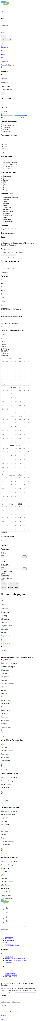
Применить (12, 255)
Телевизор (6, 186)
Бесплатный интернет (10, 198)
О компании (9, 957)
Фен (4, 178)
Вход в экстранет (10, 973)
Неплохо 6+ (7, 131)
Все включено (7, 166)
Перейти (4, 1006)
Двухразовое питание (10, 162)
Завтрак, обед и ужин (10, 164)
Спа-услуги (7, 207)
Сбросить (4, 255)
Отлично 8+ (7, 127)
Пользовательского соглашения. (25, 992)
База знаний (9, 937)
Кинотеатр (6, 213)
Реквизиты (8, 962)
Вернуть (3, 1015)
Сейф (5, 217)
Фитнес (5, 201)
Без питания (7, 168)
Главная (3, 65)
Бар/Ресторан (7, 209)
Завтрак (5, 160)
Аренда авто (9, 944)
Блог (6, 942)
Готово (3, 573)
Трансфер (6, 203)
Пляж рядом (7, 219)
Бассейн (5, 205)
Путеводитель (9, 940)
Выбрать (4, 532)
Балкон (5, 180)
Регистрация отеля (11, 975)
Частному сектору (11, 976)
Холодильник (7, 190)
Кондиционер (7, 176)
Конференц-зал (8, 221)
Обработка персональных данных (16, 960)
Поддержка (8, 938)
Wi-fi (4, 182)
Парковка (6, 200)
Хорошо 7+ (6, 129)
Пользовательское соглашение (15, 958)
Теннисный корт (8, 211)
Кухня (5, 184)
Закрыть (3, 1019)
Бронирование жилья (12, 946)
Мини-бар (6, 188)
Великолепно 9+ (8, 125)
